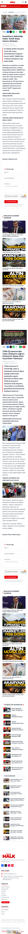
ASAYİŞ (3, 893)
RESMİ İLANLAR (5, 897)
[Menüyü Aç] (2, 2)
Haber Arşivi (4, 899)
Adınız (6, 172)
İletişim (3, 912)
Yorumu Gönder (12, 201)
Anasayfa (4, 12)
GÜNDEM (3, 891)
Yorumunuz (7, 184)
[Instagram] (9, 865)
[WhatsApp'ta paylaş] (13, 32)
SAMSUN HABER (5, 887)
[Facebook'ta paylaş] (8, 32)
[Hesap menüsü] (25, 2)
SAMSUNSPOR (4, 889)
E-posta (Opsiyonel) (9, 178)
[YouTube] (12, 865)
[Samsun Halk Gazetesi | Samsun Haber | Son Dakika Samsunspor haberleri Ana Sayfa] (12, 2)
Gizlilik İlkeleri (4, 909)
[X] (6, 865)
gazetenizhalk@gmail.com (10, 873)
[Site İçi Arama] (23, 2)
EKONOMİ (11, 12)
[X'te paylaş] (10, 32)
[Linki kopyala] (16, 32)
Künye (2, 914)
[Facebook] (2, 865)
